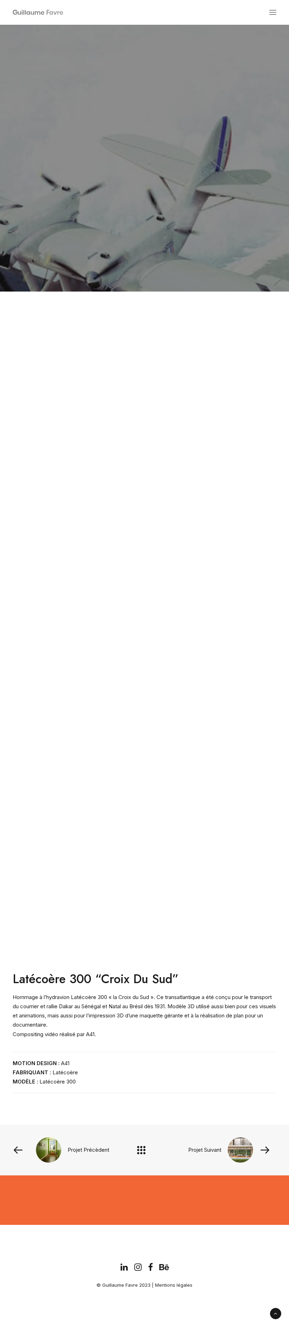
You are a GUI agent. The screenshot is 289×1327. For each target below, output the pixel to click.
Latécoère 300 (57, 1081)
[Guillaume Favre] (15, 12)
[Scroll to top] (275, 1313)
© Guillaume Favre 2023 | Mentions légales (144, 1285)
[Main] (144, 1150)
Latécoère (65, 1072)
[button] (273, 12)
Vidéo (187, 189)
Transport (158, 189)
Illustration (119, 189)
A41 (65, 1063)
